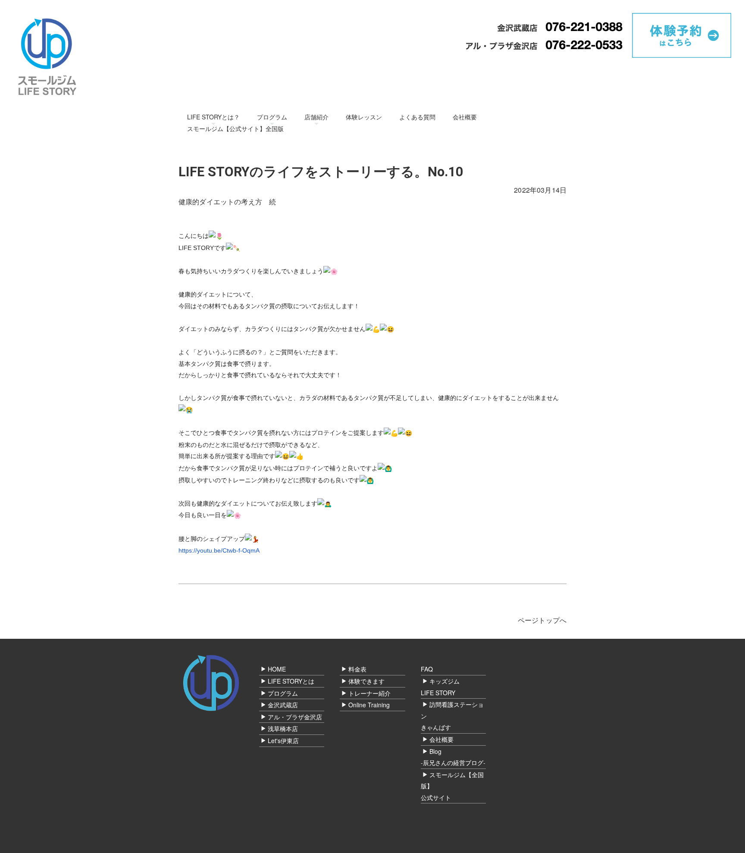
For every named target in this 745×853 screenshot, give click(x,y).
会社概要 (465, 116)
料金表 (357, 669)
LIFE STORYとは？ (213, 116)
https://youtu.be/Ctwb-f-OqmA (219, 550)
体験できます (366, 681)
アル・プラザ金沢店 (295, 716)
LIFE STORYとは (291, 681)
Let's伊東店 (283, 740)
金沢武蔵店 (283, 704)
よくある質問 (417, 116)
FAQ (427, 669)
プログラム (272, 116)
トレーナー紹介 (369, 693)
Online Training (369, 704)
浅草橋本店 (283, 728)
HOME (277, 669)
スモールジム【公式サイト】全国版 (235, 128)
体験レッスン (364, 116)
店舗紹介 (316, 116)
